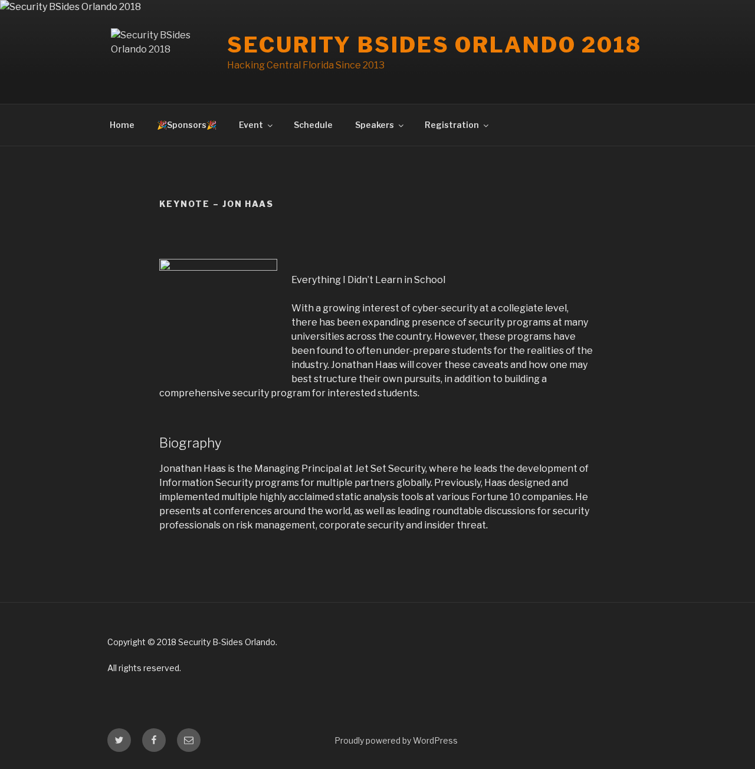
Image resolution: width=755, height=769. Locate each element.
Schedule (313, 125)
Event (251, 125)
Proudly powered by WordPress (396, 740)
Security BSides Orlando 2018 (434, 45)
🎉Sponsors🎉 (186, 125)
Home (122, 125)
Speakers (374, 125)
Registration (452, 125)
